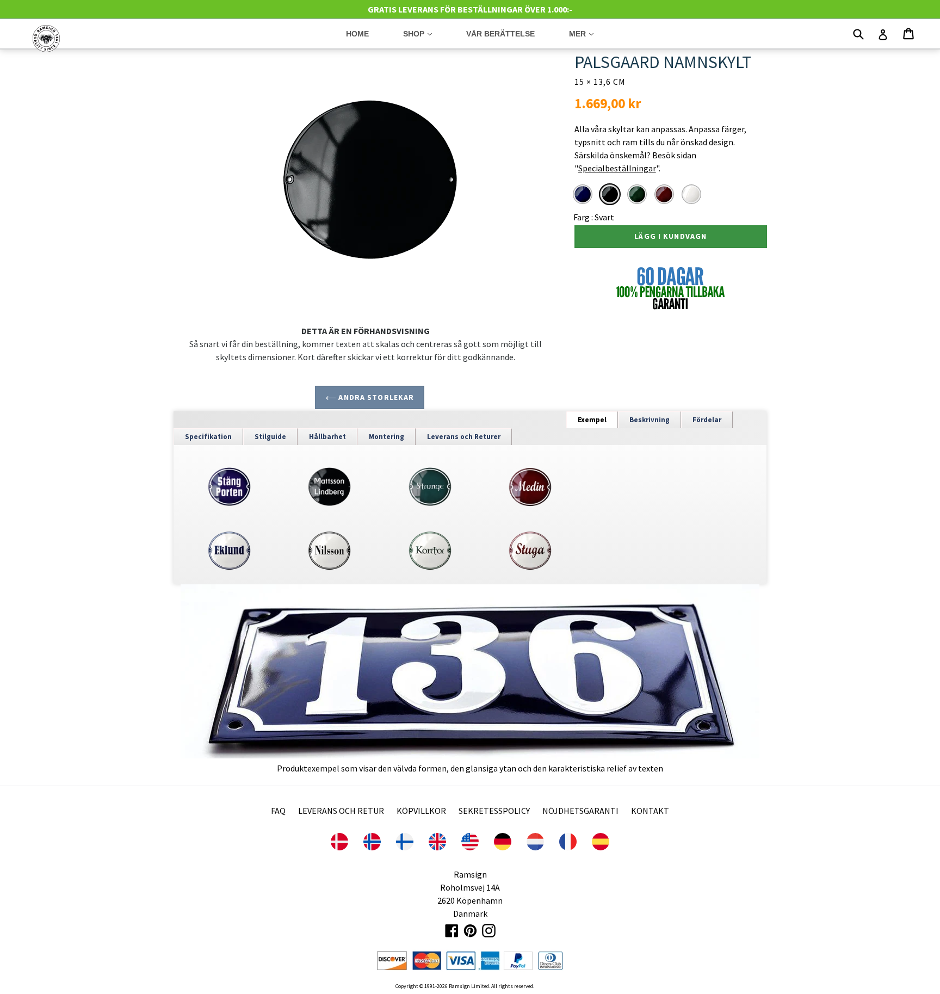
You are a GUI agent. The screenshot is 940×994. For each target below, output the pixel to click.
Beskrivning (649, 419)
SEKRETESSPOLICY (494, 810)
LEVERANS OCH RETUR (341, 810)
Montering (386, 436)
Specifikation (208, 436)
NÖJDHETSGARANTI (580, 810)
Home (357, 33)
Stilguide (270, 436)
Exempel (592, 419)
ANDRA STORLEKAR (375, 397)
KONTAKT (650, 810)
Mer (589, 33)
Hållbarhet (327, 436)
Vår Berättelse (500, 33)
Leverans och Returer (463, 436)
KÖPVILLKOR (421, 810)
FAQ (278, 810)
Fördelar (706, 419)
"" (616, 168)
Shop (425, 33)
